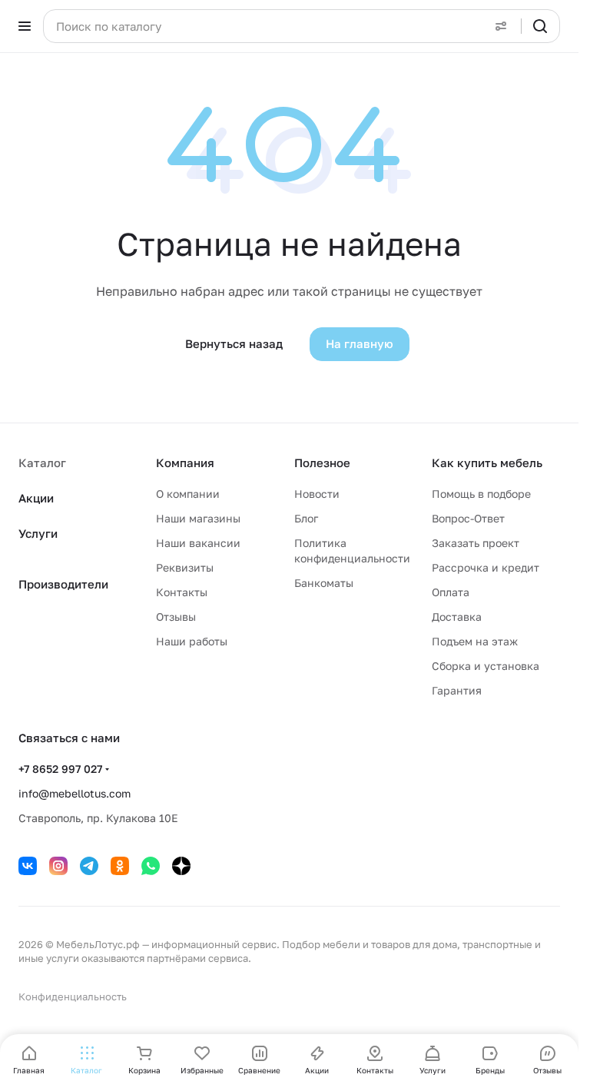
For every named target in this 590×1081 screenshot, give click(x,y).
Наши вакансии (198, 542)
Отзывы (176, 616)
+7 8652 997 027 (60, 768)
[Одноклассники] (120, 866)
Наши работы (191, 641)
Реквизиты (185, 567)
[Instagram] (58, 866)
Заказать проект (475, 542)
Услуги (38, 533)
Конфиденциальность (72, 996)
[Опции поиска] (501, 26)
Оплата (450, 592)
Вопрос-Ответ (468, 518)
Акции (36, 498)
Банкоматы (323, 582)
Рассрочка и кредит (485, 567)
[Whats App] (150, 866)
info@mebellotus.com (74, 793)
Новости (317, 493)
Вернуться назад (234, 343)
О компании (188, 493)
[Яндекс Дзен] (181, 866)
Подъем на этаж (475, 641)
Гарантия (457, 690)
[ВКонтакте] (27, 866)
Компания (185, 462)
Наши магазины (198, 518)
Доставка (457, 616)
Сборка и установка (485, 665)
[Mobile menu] (24, 26)
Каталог (42, 462)
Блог (306, 518)
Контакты (181, 592)
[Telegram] (89, 866)
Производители (63, 584)
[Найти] (540, 26)
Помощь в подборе (481, 493)
